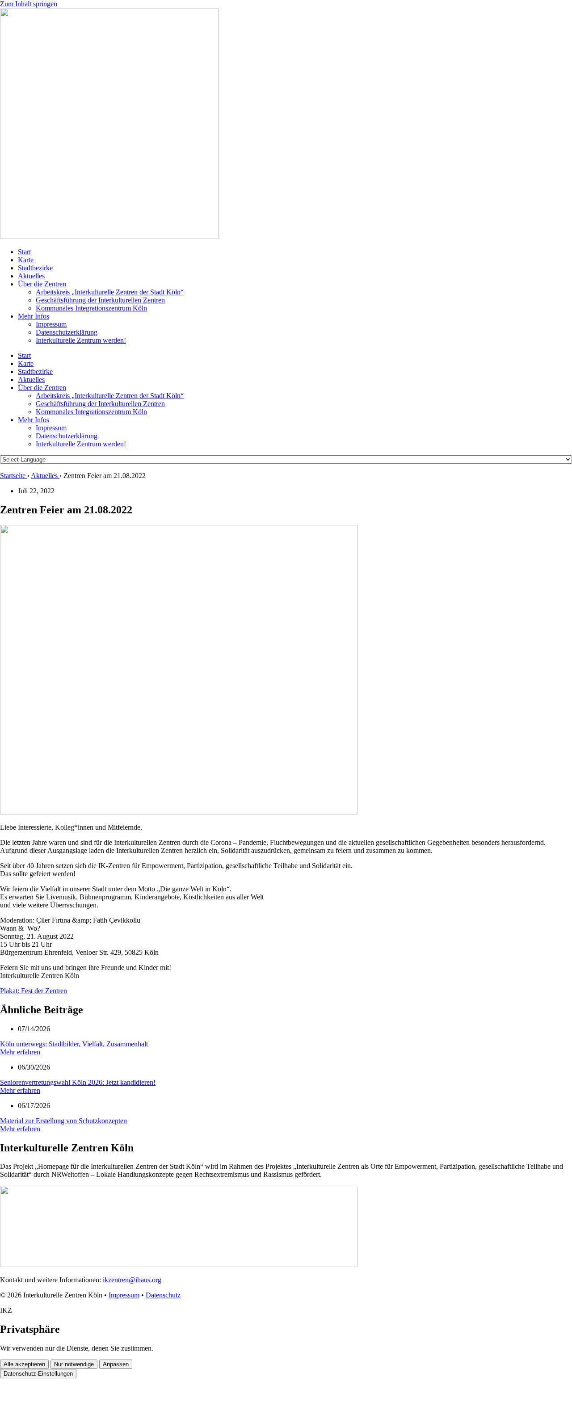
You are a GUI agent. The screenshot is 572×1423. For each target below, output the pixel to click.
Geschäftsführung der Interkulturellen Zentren (100, 300)
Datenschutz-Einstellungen (38, 1373)
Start (24, 252)
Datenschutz (163, 1295)
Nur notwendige (74, 1364)
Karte (26, 260)
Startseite (13, 475)
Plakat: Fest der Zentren (33, 991)
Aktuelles (31, 276)
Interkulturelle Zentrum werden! (81, 340)
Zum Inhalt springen (28, 4)
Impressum (51, 324)
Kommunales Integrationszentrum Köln (91, 308)
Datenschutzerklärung (66, 332)
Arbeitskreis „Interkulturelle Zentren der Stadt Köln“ (110, 292)
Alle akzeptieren (24, 1364)
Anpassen (116, 1364)
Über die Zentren (42, 284)
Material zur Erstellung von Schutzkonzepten (63, 1121)
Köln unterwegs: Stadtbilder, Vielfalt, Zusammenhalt (74, 1044)
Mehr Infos (33, 316)
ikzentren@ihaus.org (132, 1280)
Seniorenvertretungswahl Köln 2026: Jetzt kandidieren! (78, 1082)
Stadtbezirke (35, 268)
